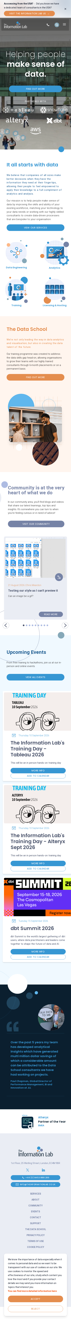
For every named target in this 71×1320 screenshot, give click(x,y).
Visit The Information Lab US (29, 13)
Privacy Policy (36, 1235)
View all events (35, 677)
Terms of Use (35, 1241)
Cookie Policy (35, 1247)
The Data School (35, 1229)
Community (35, 1205)
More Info (38, 770)
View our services (35, 227)
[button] (6, 624)
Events (35, 1211)
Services (35, 1193)
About (35, 1199)
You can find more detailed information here (32, 1291)
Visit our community (36, 524)
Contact (35, 1217)
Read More (51, 614)
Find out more (35, 89)
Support (35, 1223)
